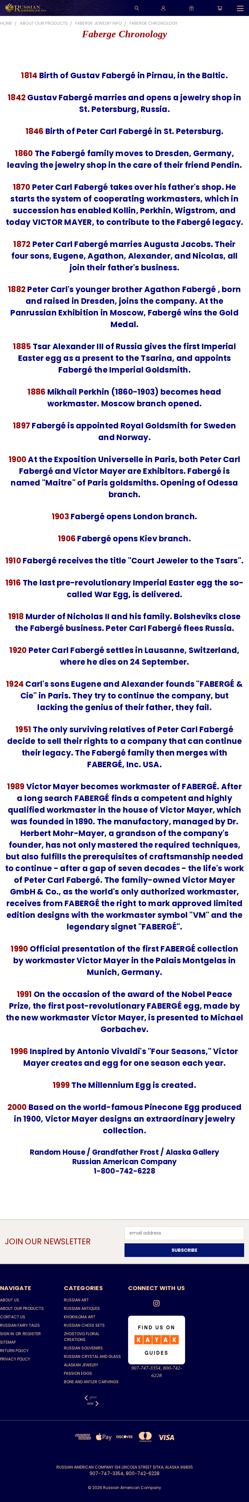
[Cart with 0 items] (219, 8)
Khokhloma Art (79, 1317)
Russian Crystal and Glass (92, 1356)
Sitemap (8, 1342)
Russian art (76, 1300)
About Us (9, 1300)
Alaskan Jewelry (81, 1365)
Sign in (7, 1333)
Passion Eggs (78, 1373)
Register (32, 1333)
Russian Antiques (82, 1308)
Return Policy (14, 1350)
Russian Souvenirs (83, 1348)
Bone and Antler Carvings (91, 1382)
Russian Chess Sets (84, 1325)
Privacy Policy (15, 1359)
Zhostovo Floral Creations (81, 1336)
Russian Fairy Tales (20, 1325)
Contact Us (12, 1317)
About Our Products (22, 1308)
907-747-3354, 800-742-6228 (156, 1371)
